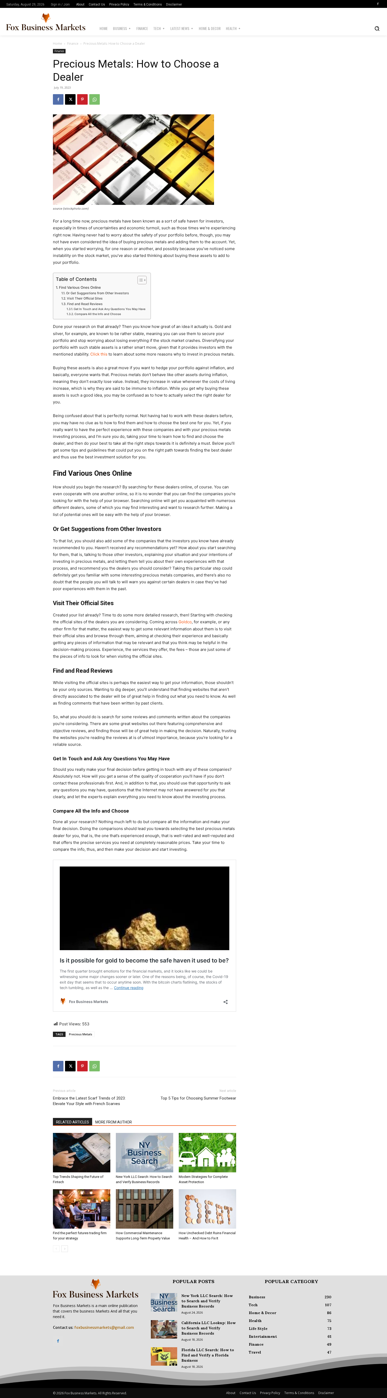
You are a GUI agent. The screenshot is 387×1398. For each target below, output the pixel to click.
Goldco (185, 621)
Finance (72, 43)
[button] (377, 28)
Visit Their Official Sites (84, 298)
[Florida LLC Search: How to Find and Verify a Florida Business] (164, 1356)
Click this (98, 354)
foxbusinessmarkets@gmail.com (104, 1327)
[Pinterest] (82, 99)
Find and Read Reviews (84, 304)
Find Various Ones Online (80, 287)
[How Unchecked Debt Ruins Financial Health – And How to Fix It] (207, 1209)
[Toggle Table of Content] (139, 280)
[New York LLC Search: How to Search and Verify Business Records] (144, 1152)
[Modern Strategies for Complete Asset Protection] (207, 1152)
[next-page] (64, 1248)
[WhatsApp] (94, 99)
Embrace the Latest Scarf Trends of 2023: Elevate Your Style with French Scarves (89, 1101)
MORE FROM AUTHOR (113, 1122)
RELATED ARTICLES (72, 1122)
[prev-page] (56, 1248)
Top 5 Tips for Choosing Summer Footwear (198, 1098)
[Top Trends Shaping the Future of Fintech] (81, 1152)
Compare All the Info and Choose (98, 314)
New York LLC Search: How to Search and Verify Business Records (207, 1301)
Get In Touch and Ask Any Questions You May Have (109, 309)
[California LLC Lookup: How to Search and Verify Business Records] (164, 1329)
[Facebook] (378, 4)
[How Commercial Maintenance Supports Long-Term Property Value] (144, 1209)
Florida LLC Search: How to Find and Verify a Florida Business (207, 1355)
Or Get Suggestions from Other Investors (97, 293)
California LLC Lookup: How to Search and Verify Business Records (208, 1328)
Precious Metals (80, 1034)
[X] (70, 99)
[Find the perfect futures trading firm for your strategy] (81, 1209)
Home (57, 43)
